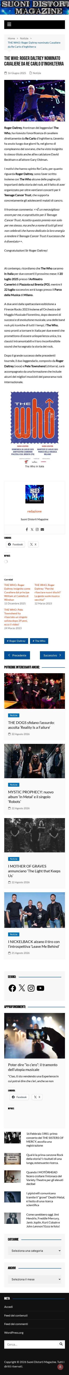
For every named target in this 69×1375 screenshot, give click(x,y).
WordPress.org (13, 1332)
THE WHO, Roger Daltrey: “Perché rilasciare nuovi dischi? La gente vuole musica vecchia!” (48, 592)
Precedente (19, 655)
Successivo (50, 655)
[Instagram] (37, 529)
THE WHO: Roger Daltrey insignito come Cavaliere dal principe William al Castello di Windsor (17, 592)
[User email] (42, 529)
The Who (40, 640)
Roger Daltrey (17, 640)
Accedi (8, 1306)
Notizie (37, 73)
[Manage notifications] (60, 1367)
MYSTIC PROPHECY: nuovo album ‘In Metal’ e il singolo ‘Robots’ (31, 797)
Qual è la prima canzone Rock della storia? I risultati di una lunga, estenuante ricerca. (44, 1158)
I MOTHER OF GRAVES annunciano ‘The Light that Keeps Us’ (34, 871)
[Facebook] (27, 529)
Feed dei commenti (16, 1324)
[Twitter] (32, 529)
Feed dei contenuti (16, 1315)
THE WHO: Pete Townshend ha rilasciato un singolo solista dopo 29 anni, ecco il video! (16, 617)
